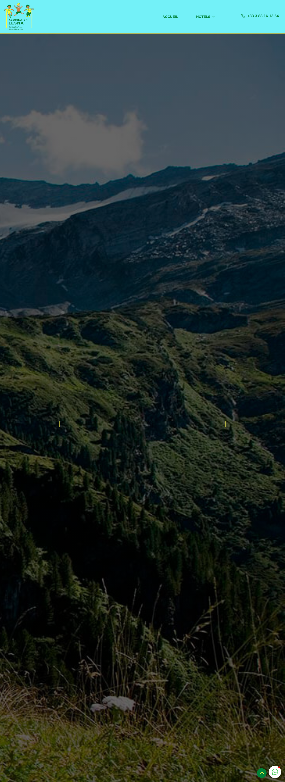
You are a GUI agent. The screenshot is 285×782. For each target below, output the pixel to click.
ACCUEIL (170, 17)
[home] (19, 16)
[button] (170, 17)
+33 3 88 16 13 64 (263, 16)
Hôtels (203, 17)
